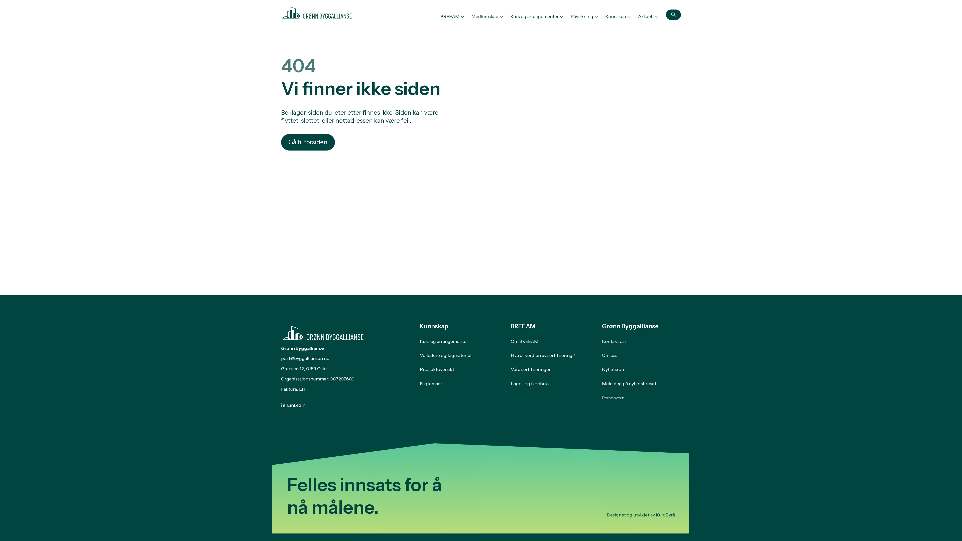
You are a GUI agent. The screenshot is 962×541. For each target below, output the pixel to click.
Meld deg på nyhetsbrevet (629, 383)
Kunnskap (615, 16)
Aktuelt (646, 16)
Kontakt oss (614, 341)
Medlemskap (484, 16)
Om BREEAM (524, 341)
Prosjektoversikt (437, 369)
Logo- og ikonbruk (530, 383)
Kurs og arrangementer (534, 16)
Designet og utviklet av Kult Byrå (641, 515)
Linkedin (296, 405)
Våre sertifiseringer (531, 369)
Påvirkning (582, 16)
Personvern (613, 397)
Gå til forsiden (308, 142)
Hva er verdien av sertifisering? (543, 355)
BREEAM (449, 16)
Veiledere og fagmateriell (446, 355)
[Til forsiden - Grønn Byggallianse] (317, 11)
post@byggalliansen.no (305, 358)
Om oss (609, 355)
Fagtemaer (431, 383)
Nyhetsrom (613, 369)
